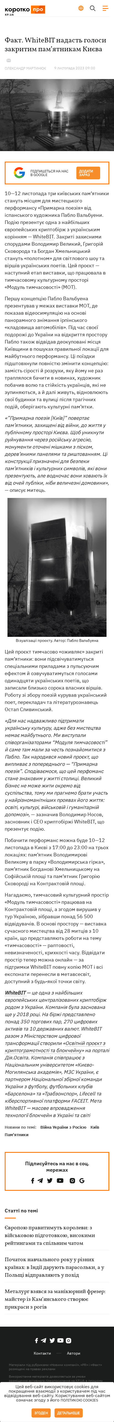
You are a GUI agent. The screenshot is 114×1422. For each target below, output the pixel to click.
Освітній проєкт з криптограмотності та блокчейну (55, 1047)
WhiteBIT (43, 236)
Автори (73, 1353)
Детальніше (68, 1413)
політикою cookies (79, 1400)
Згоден (41, 1413)
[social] (32, 1181)
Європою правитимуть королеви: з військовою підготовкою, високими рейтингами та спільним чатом (50, 1235)
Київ (94, 1127)
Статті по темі (21, 1210)
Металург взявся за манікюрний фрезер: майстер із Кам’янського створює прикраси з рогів (55, 1299)
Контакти (42, 1353)
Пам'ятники (16, 1134)
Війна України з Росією (63, 1127)
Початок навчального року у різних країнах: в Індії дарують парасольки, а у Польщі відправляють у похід (54, 1267)
